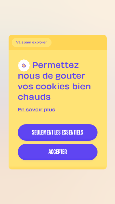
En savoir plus (36, 110)
